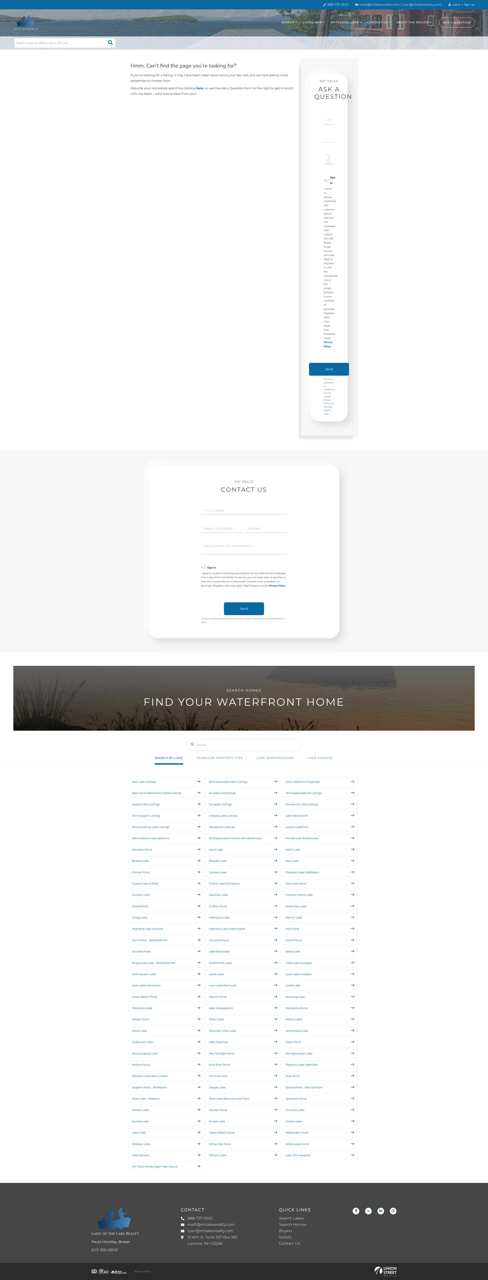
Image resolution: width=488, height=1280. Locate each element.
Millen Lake (216, 1019)
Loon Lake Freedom (299, 974)
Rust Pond (293, 1076)
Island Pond (294, 940)
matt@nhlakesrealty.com (211, 1224)
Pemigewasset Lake (299, 1053)
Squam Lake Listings (146, 804)
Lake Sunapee (320, 758)
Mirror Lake (139, 1031)
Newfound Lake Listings (302, 804)
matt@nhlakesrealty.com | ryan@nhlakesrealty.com (400, 5)
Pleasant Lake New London (150, 1076)
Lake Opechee (218, 1042)
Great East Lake (296, 906)
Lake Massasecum (221, 1008)
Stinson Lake (140, 1110)
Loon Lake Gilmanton (146, 985)
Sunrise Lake (140, 1121)
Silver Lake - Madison (146, 1098)
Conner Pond (141, 872)
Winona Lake (217, 1155)
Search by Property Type (220, 758)
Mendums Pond (296, 1008)
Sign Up (469, 4)
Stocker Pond (218, 1110)
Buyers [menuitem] (285, 1231)
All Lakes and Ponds (222, 793)
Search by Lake (169, 758)
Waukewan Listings (222, 827)
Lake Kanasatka (219, 951)
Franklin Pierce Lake (299, 895)
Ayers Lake (216, 849)
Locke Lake (216, 974)
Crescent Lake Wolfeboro (302, 872)
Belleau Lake (140, 861)
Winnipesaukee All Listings (304, 793)
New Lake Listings (144, 781)
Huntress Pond (219, 940)
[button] (110, 43)
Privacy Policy (277, 585)
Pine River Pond (219, 1064)
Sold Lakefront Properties (303, 781)
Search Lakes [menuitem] (291, 1218)
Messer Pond (140, 1019)
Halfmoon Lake (219, 917)
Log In (456, 4)
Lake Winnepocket (298, 1155)
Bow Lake (292, 861)
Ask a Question (457, 22)
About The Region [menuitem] (412, 22)
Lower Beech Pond (144, 997)
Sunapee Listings (220, 804)
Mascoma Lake (142, 1008)
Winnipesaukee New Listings (228, 781)
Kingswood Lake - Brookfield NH (153, 963)
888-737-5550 (337, 5)
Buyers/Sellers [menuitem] (345, 22)
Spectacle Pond (296, 1098)
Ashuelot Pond (142, 849)
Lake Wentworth (297, 815)
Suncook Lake (295, 1110)
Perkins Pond (141, 1064)
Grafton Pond (218, 906)
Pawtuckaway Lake (144, 1053)
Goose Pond (140, 906)
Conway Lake (217, 872)
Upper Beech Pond (221, 1132)
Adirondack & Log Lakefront (150, 838)
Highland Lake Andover (147, 928)
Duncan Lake (141, 895)
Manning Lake (295, 997)
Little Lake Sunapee (299, 963)
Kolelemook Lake (220, 963)
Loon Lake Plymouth (222, 985)
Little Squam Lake (144, 974)
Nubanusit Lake (142, 1042)
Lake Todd (139, 1132)
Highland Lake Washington (227, 928)
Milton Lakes (294, 1019)
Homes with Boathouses (302, 838)
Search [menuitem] (287, 22)
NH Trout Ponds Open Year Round (155, 1166)
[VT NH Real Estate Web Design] (385, 1271)
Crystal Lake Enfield (145, 883)
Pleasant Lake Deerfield (302, 1064)
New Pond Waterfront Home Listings (156, 793)
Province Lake (218, 1076)
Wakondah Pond (297, 1132)
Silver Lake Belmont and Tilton (229, 1098)
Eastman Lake (218, 895)
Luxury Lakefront (297, 827)
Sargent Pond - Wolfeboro (149, 1087)
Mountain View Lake (222, 1031)
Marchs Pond (217, 997)
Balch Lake (293, 849)
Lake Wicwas (140, 1155)
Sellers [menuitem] (285, 1237)
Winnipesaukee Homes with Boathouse (235, 838)
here (199, 88)
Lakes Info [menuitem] (312, 22)
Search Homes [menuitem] (293, 1224)
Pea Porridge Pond (221, 1053)
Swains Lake (294, 1121)
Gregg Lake (139, 917)
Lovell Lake (293, 985)
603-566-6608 (105, 1250)
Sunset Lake (217, 1121)
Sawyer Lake (217, 1087)
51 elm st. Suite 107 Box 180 (212, 1240)
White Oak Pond (220, 1144)
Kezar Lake (293, 951)
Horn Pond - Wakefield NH (150, 940)
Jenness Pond (141, 951)
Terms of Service (276, 618)
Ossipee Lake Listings (223, 815)
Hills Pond (292, 928)
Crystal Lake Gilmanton (224, 883)
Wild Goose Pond (297, 1144)
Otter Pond (293, 1042)
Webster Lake (141, 1144)
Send (329, 369)
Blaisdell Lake (218, 861)
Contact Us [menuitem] (377, 22)
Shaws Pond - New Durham (304, 1087)
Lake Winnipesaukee (275, 758)
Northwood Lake (297, 1031)
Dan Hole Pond (296, 883)
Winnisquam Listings (146, 815)
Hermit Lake (294, 917)
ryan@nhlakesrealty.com (211, 1231)
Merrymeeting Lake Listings (150, 827)
